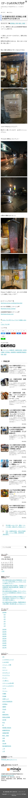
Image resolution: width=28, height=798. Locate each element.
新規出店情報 (6, 717)
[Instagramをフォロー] (8, 346)
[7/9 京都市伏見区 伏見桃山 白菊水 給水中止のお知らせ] (18, 333)
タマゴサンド (6, 672)
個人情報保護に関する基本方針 (10, 791)
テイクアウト (6, 675)
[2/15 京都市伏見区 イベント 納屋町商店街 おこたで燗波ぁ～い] (5, 463)
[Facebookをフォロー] (5, 346)
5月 (5, 617)
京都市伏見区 (18, 350)
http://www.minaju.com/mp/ (8, 308)
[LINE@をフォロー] (14, 346)
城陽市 (4, 706)
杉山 (3, 722)
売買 (2, 354)
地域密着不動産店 (21, 352)
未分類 (4, 720)
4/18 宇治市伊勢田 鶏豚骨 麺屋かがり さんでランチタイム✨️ (17, 492)
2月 (5, 623)
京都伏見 (11, 350)
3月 (5, 621)
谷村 (3, 738)
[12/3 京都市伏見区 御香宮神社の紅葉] (5, 382)
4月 (5, 619)
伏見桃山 (12, 23)
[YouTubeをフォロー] (11, 346)
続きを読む (24, 375)
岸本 (17, 23)
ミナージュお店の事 (8, 683)
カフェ (4, 667)
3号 (3, 657)
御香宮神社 (5, 714)
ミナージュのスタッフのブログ (14, 794)
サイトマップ (22, 791)
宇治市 (4, 709)
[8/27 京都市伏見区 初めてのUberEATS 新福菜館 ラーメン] (5, 509)
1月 (5, 626)
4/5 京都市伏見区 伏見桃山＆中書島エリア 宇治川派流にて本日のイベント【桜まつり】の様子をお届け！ (14, 598)
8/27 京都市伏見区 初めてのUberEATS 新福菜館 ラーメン (17, 507)
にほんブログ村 (5, 324)
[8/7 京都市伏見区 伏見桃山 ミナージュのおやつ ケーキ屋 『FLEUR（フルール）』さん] (5, 396)
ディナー (4, 678)
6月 (5, 614)
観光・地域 (22, 23)
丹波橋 (4, 696)
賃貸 (5, 354)
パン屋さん (5, 680)
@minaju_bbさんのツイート (9, 759)
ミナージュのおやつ (8, 686)
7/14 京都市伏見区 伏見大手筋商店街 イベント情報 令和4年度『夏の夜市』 (14, 532)
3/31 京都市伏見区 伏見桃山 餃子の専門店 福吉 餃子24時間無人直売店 (17, 447)
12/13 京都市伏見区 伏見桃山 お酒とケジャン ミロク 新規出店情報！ (17, 476)
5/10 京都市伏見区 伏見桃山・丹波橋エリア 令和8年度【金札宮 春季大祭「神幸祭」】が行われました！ (14, 587)
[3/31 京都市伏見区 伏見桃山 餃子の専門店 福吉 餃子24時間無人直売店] (5, 448)
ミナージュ (5, 350)
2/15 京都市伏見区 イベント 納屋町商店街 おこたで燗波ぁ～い (17, 462)
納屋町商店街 (6, 730)
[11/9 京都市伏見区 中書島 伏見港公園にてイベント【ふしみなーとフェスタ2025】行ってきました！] (5, 413)
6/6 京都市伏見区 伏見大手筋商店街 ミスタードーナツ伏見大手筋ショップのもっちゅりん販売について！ (14, 581)
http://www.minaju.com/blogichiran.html (11, 303)
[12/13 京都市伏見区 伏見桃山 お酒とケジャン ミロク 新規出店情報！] (5, 478)
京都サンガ (5, 699)
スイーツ (4, 670)
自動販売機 (5, 733)
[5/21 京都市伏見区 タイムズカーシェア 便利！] (5, 369)
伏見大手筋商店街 (7, 701)
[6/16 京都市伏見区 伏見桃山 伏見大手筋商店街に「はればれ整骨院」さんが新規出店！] (5, 430)
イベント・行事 (6, 665)
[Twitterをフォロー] (2, 346)
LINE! (3, 336)
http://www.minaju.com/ (7, 314)
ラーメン (4, 691)
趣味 (3, 741)
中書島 (4, 693)
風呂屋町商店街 (6, 746)
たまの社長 (5, 662)
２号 (3, 751)
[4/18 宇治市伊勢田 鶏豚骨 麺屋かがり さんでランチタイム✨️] (5, 493)
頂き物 (4, 743)
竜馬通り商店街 (6, 727)
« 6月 (2, 571)
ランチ (4, 688)
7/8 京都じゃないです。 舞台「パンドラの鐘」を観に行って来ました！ (16, 526)
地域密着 (13, 352)
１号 (3, 748)
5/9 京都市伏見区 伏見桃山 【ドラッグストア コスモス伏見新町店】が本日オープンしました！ (14, 592)
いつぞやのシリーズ (8, 659)
